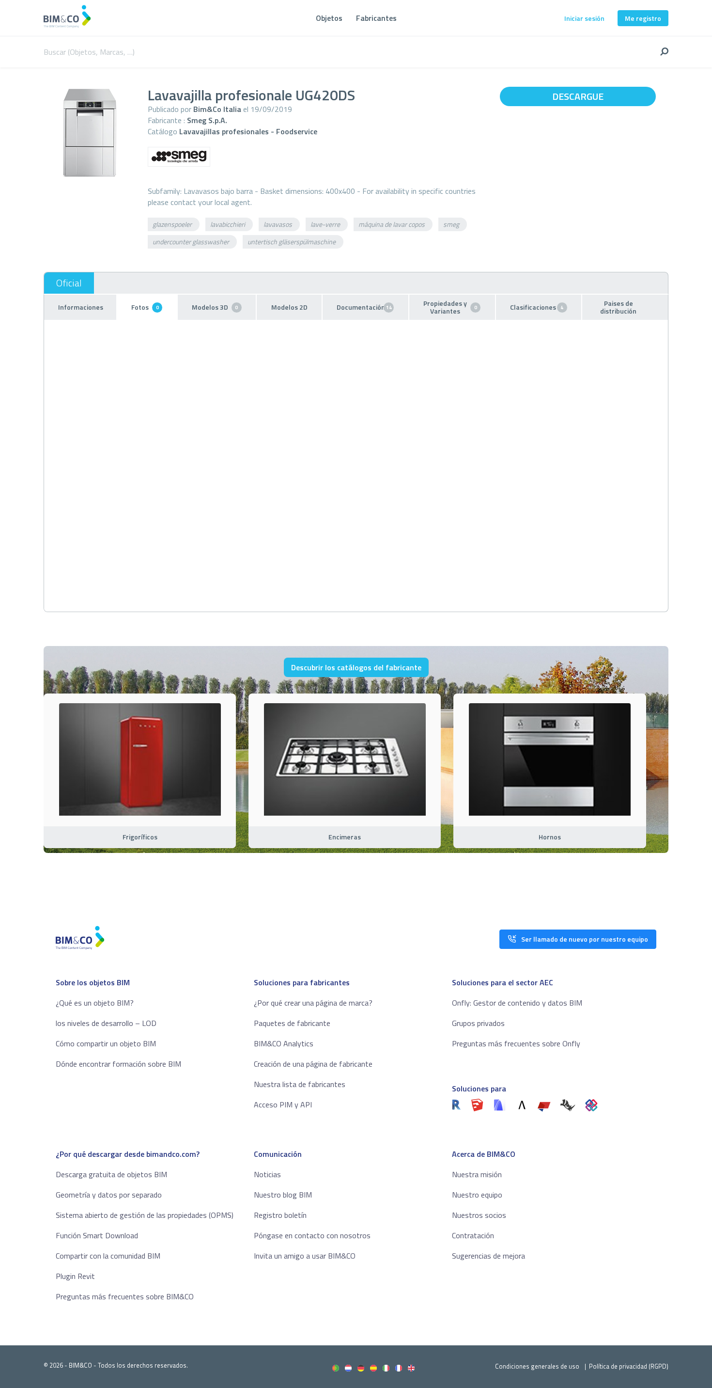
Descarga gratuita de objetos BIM (111, 1174)
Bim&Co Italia (217, 109)
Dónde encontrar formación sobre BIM (118, 1064)
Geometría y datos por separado (109, 1194)
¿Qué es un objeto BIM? (95, 1003)
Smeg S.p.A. (207, 120)
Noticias (267, 1174)
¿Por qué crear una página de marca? (313, 1003)
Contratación (473, 1235)
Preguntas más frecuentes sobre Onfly (516, 1043)
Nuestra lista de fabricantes (299, 1084)
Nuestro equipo (477, 1194)
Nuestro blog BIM (283, 1194)
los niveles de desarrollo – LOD (106, 1023)
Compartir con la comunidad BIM (108, 1256)
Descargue (578, 96)
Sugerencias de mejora (488, 1256)
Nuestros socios (479, 1215)
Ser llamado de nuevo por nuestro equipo (584, 939)
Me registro (643, 18)
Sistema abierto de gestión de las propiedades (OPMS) (144, 1215)
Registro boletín (280, 1215)
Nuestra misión (477, 1174)
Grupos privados (478, 1023)
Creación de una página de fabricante (313, 1064)
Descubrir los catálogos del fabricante (356, 667)
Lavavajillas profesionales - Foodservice (248, 131)
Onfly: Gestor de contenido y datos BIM (517, 1003)
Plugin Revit (75, 1276)
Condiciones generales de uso (537, 1366)
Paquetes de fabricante (292, 1023)
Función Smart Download (97, 1235)
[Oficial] (69, 283)
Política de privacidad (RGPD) (628, 1366)
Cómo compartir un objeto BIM (106, 1043)
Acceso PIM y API (283, 1104)
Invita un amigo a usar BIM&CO (305, 1256)
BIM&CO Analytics (283, 1043)
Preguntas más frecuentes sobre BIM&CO (125, 1296)
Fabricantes (376, 18)
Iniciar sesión (584, 18)
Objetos (329, 18)
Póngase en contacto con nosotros (312, 1235)
